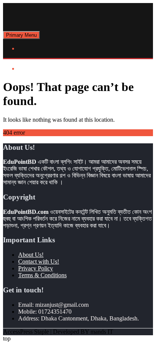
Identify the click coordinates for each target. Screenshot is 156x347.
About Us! (31, 254)
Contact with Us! (38, 261)
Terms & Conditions (42, 275)
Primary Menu (21, 35)
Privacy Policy (35, 268)
